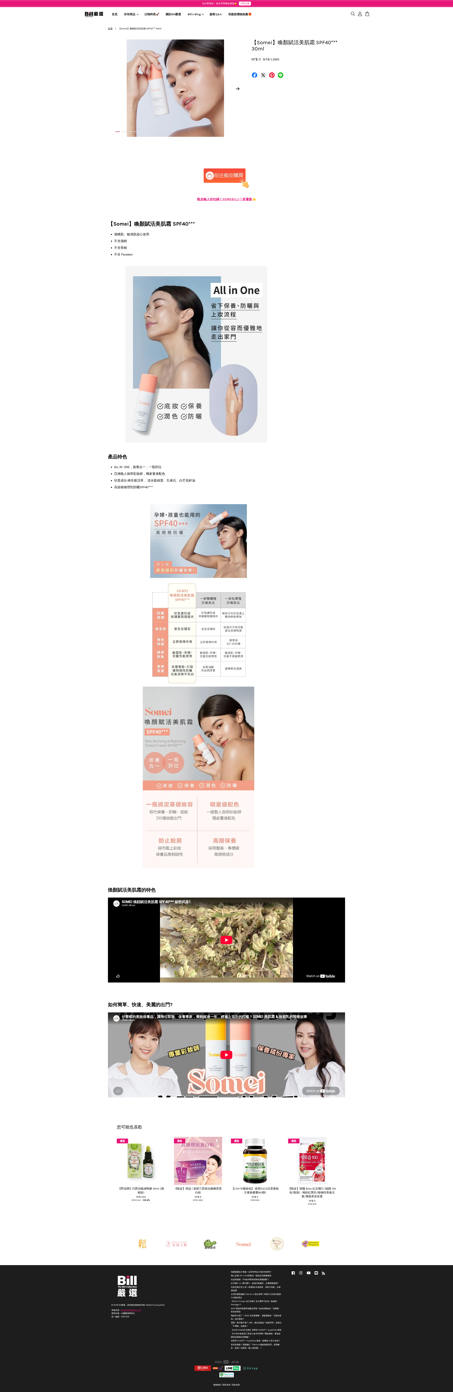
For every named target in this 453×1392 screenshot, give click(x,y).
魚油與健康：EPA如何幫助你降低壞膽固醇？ (250, 1279)
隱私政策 (226, 1385)
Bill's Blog (194, 14)
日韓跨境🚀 (151, 14)
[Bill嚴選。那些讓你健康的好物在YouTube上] (308, 1275)
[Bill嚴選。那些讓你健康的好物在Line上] (316, 1275)
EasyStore (160, 1305)
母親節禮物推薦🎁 (240, 14)
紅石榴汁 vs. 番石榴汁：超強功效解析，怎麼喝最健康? (254, 1283)
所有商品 (129, 14)
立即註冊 (245, 3)
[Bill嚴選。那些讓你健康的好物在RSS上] (323, 1274)
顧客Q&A (216, 14)
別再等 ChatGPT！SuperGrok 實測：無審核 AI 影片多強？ (255, 1341)
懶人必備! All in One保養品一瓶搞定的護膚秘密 (251, 1275)
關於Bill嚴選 (173, 14)
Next (237, 88)
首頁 (114, 14)
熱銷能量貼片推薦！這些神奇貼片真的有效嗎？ (251, 1272)
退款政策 (236, 1385)
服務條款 (217, 1385)
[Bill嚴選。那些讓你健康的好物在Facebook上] (293, 1275)
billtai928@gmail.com (131, 1310)
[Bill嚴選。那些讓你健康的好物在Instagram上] (300, 1275)
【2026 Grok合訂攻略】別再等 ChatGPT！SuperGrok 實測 (256, 1330)
